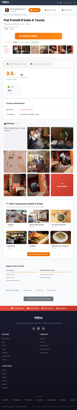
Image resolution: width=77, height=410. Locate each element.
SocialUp (72, 400)
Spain (3, 349)
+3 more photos (62, 185)
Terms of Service (45, 349)
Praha (9, 15)
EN (61, 2)
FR (67, 2)
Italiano (4, 370)
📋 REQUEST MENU (28, 36)
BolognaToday (51, 400)
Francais (4, 381)
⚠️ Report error (39, 290)
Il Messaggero (17, 400)
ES (64, 2)
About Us (43, 338)
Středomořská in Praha (12, 280)
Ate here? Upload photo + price (17, 64)
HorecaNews (29, 400)
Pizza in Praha (10, 277)
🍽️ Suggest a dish (27, 290)
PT (74, 2)
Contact (42, 342)
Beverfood (40, 400)
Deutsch (4, 384)
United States (6, 356)
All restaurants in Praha (46, 274)
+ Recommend (34, 42)
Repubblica (5, 400)
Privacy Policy (44, 345)
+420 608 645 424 (26, 110)
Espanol (4, 377)
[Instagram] (38, 328)
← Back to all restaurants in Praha (38, 299)
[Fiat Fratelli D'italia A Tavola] (8, 49)
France (4, 345)
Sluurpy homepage (45, 277)
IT (57, 2)
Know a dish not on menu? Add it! (42, 64)
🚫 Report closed (51, 290)
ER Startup (63, 400)
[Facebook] (33, 328)
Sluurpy (4, 359)
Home (5, 15)
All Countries (5, 338)
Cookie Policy (44, 352)
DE (71, 2)
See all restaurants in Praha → (38, 254)
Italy (3, 342)
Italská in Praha (10, 274)
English (4, 374)
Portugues (5, 388)
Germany (4, 352)
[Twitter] (43, 328)
